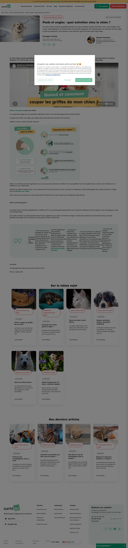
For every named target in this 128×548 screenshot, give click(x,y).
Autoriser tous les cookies (83, 80)
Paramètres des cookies (45, 80)
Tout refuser (67, 80)
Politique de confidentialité (52, 75)
